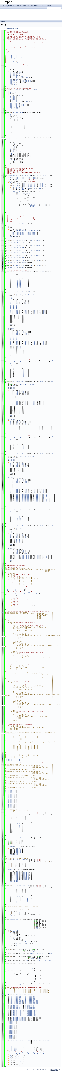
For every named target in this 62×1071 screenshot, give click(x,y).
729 (2, 755)
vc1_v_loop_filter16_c (18, 260)
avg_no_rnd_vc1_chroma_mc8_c (20, 859)
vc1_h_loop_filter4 (16, 1011)
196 (2, 223)
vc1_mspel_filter (27, 593)
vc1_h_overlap (15, 1005)
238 (2, 265)
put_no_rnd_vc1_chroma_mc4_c (20, 837)
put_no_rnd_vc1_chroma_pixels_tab (20, 1040)
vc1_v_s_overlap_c (17, 112)
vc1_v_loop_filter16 (16, 1014)
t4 (23, 294)
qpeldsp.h (14, 59)
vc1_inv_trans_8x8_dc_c (19, 271)
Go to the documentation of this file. (9, 28)
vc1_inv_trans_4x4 (16, 999)
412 (2, 437)
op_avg (15, 760)
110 (2, 137)
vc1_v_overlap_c (17, 65)
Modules (19, 5)
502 (2, 525)
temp (21, 295)
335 (2, 361)
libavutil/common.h (16, 56)
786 (2, 812)
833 (2, 858)
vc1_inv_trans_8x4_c (18, 381)
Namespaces (26, 5)
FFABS (17, 183)
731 (2, 757)
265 (2, 291)
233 (2, 260)
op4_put (20, 759)
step (38, 223)
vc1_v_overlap (15, 1006)
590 (2, 612)
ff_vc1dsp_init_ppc (15, 1059)
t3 (21, 294)
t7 (30, 294)
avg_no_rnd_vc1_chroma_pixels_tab (20, 1041)
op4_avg (20, 760)
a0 (10, 177)
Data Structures (34, 5)
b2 (18, 930)
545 (2, 568)
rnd (11, 70)
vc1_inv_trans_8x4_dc (17, 1002)
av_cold (7, 994)
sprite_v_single (15, 1047)
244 (2, 271)
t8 (33, 294)
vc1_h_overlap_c (17, 89)
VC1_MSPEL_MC (8, 759)
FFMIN (24, 193)
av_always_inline (14, 175)
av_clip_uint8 (25, 80)
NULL (38, 953)
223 (2, 250)
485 (2, 509)
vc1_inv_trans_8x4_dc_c (19, 361)
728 (2, 754)
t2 (18, 294)
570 (2, 593)
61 (2, 89)
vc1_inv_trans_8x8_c (18, 291)
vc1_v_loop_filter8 (16, 1012)
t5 (25, 294)
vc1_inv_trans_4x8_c (18, 453)
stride (35, 65)
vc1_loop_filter (21, 223)
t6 (28, 294)
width (37, 928)
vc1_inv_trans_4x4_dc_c (19, 509)
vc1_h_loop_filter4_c (18, 245)
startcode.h (14, 62)
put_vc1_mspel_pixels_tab (18, 1017)
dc (10, 274)
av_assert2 (11, 822)
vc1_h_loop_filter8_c (18, 255)
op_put (15, 759)
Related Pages (11, 5)
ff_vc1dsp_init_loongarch (17, 1065)
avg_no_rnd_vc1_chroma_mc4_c (20, 885)
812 (2, 837)
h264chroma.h (15, 58)
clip (16, 188)
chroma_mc (18, 824)
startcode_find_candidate (18, 1053)
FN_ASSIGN (10, 1021)
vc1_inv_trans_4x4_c (18, 525)
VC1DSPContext (26, 994)
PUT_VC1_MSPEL (9, 790)
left (30, 137)
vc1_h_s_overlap (15, 1007)
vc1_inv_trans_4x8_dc (17, 1001)
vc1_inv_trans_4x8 (16, 997)
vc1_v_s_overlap (15, 1008)
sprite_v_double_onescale (18, 1049)
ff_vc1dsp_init (17, 994)
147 (2, 175)
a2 (13, 185)
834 (2, 859)
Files (42, 5)
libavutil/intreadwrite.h (18, 57)
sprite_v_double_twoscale (18, 1050)
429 (2, 453)
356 (2, 381)
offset (44, 908)
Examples (48, 5)
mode (36, 594)
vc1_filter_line (26, 175)
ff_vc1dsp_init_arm (15, 1057)
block (53, 271)
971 (2, 994)
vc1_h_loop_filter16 (16, 1015)
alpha (37, 927)
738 (2, 764)
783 (2, 809)
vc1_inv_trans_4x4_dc (17, 1003)
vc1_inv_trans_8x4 (16, 998)
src (28, 65)
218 (2, 245)
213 (2, 240)
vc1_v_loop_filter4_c (18, 240)
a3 (18, 193)
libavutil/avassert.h (17, 55)
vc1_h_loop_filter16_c (18, 265)
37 (2, 65)
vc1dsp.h (13, 61)
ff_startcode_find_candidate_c (36, 1053)
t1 (16, 294)
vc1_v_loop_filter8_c (18, 250)
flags (17, 138)
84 (2, 112)
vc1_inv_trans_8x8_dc (17, 1000)
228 (2, 255)
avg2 (17, 872)
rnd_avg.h (14, 60)
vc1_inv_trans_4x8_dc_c (19, 437)
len (30, 224)
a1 (13, 183)
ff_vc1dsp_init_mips (16, 1063)
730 (2, 756)
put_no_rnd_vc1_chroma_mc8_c (20, 812)
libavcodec (3, 21)
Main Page (4, 5)
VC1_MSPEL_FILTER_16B (11, 589)
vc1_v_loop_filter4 (16, 1010)
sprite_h (13, 1046)
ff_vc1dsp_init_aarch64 (16, 1055)
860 (2, 885)
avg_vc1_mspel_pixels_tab (18, 1018)
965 (2, 988)
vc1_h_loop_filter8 (16, 1013)
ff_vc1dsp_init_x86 (15, 1061)
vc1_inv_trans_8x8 (16, 996)
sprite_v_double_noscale (18, 1048)
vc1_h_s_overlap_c (17, 137)
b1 (13, 930)
